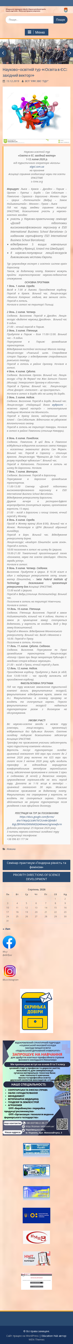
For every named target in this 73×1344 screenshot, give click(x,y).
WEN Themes (36, 1339)
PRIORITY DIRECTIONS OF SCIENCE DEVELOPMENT (36, 877)
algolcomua (37, 166)
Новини (11, 849)
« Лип (6, 929)
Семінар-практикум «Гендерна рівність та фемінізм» (36, 865)
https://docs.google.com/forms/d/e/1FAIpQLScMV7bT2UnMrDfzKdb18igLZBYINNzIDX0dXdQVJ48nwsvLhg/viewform (37, 820)
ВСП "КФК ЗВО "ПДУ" (36, 81)
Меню (40, 32)
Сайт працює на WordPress (22, 1335)
